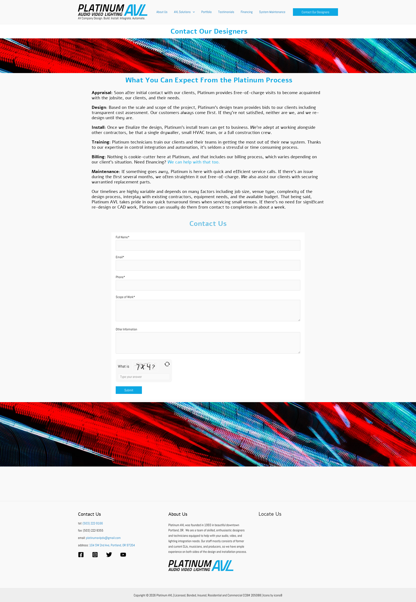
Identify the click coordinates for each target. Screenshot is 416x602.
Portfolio (206, 12)
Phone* (120, 277)
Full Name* (122, 237)
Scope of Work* (125, 297)
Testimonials (226, 12)
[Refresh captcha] (167, 364)
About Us (161, 12)
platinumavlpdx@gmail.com (103, 538)
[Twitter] (109, 555)
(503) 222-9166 (93, 523)
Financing (247, 12)
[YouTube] (123, 555)
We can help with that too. (194, 162)
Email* (120, 257)
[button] (193, 12)
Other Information (126, 329)
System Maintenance (272, 12)
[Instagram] (95, 555)
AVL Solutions (182, 12)
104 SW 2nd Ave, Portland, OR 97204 (112, 545)
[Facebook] (81, 555)
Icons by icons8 (272, 595)
